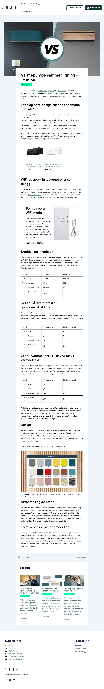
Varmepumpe (26, 85)
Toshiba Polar (42, 91)
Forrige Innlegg (22, 557)
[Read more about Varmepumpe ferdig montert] (74, 580)
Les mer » (23, 619)
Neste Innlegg (82, 557)
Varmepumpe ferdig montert (73, 590)
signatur (51, 91)
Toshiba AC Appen (34, 195)
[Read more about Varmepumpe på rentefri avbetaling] (52, 580)
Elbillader (24, 4)
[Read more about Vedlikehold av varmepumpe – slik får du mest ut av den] (30, 580)
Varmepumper (48, 4)
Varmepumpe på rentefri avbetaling (50, 590)
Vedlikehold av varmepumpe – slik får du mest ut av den (29, 591)
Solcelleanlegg (26, 11)
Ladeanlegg (35, 4)
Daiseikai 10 (62, 91)
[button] (74, 7)
